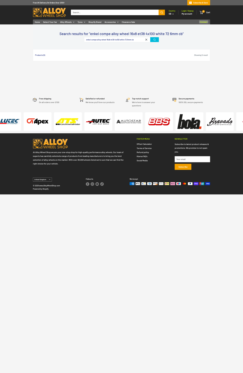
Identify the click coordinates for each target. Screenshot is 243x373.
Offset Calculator (144, 144)
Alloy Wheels (66, 22)
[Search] (162, 12)
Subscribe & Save (200, 3)
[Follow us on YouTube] (97, 184)
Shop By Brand (94, 22)
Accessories (110, 22)
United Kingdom (40, 179)
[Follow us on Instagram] (92, 184)
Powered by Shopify (41, 189)
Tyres (80, 22)
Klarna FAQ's (142, 156)
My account (187, 13)
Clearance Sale (128, 22)
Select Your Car (50, 22)
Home (37, 22)
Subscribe (183, 167)
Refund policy (143, 152)
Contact (203, 22)
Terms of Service (144, 148)
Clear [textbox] (146, 40)
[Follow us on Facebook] (87, 184)
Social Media (142, 160)
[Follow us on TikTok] (102, 184)
